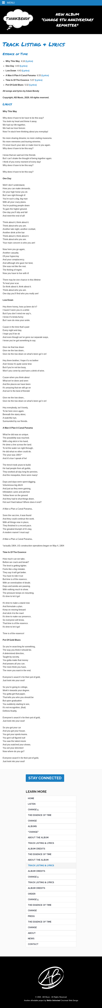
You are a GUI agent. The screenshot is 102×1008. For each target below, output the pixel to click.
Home (31, 798)
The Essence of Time (39, 922)
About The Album (38, 837)
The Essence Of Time (39, 815)
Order (31, 894)
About (32, 933)
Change (32, 820)
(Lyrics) (29, 61)
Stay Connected (44, 778)
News (31, 938)
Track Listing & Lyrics (41, 843)
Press (31, 916)
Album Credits (36, 848)
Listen (31, 804)
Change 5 (33, 809)
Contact (33, 944)
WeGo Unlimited (53, 1000)
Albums (32, 826)
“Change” (33, 832)
